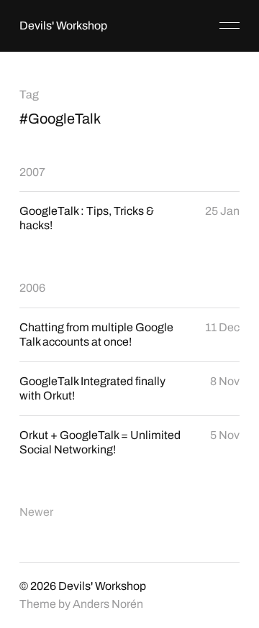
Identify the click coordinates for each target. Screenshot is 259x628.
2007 (32, 172)
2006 (32, 288)
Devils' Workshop (63, 25)
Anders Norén (108, 604)
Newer (36, 512)
